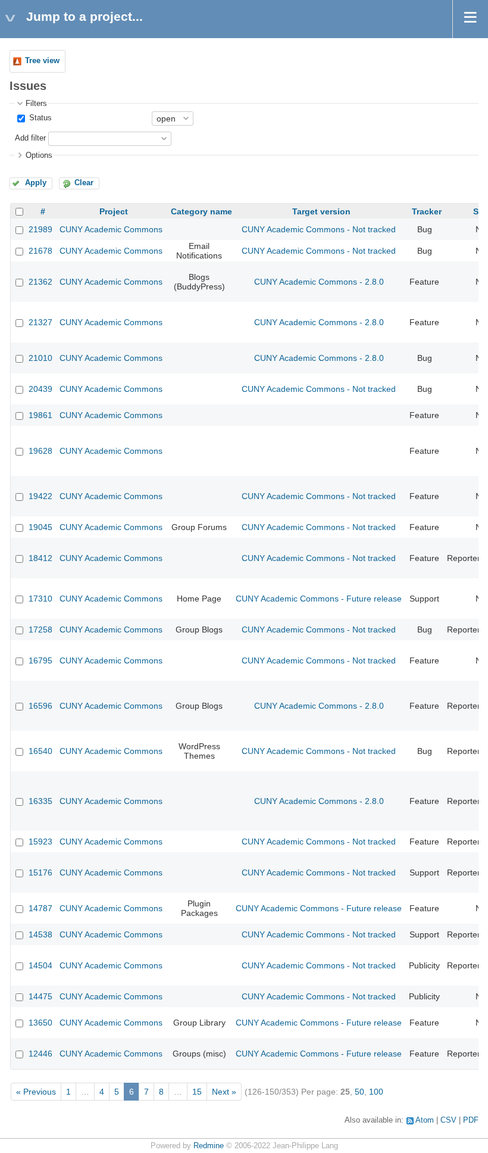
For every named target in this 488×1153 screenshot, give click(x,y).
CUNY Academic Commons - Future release (319, 598)
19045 (40, 527)
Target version (321, 211)
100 (376, 1091)
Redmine (208, 1146)
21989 (40, 229)
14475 (40, 996)
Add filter (30, 138)
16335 (40, 801)
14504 (40, 965)
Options (39, 155)
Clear (83, 183)
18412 (40, 558)
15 (197, 1091)
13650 (40, 1022)
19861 (40, 415)
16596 (40, 706)
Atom (424, 1120)
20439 (40, 389)
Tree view (42, 61)
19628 (40, 451)
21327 (40, 322)
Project (113, 211)
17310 (40, 598)
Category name (201, 211)
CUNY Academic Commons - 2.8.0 (319, 281)
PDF (470, 1120)
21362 (40, 281)
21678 (40, 250)
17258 (40, 629)
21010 (40, 358)
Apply (35, 183)
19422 (40, 496)
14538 (40, 934)
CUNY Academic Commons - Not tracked (319, 229)
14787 (40, 908)
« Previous (36, 1091)
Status (39, 118)
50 (359, 1091)
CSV (448, 1120)
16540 (40, 751)
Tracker (427, 211)
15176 (40, 872)
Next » (224, 1091)
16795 (40, 660)
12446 (40, 1053)
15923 (40, 841)
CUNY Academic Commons (111, 229)
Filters (36, 103)
